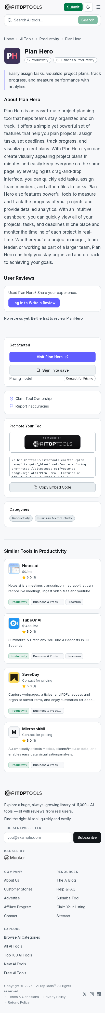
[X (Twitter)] (85, 994)
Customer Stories (18, 889)
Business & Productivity (77, 60)
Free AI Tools (15, 973)
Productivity (49, 39)
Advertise (12, 898)
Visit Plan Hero (50, 357)
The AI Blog (66, 880)
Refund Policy (19, 1002)
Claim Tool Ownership (34, 398)
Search (88, 20)
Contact (10, 916)
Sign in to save (55, 370)
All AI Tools (13, 946)
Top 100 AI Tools (18, 955)
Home (9, 39)
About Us (11, 880)
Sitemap (63, 916)
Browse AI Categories (22, 937)
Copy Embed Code (55, 487)
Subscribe (87, 837)
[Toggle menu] (98, 7)
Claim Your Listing (71, 907)
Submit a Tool (68, 898)
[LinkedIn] (99, 994)
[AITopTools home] (23, 7)
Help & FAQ (66, 889)
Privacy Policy (54, 997)
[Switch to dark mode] (88, 7)
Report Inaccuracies (32, 406)
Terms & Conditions (23, 997)
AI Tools (26, 39)
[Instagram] (92, 994)
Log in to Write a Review (34, 303)
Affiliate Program (17, 907)
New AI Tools (15, 964)
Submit (73, 7)
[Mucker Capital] (14, 857)
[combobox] (45, 20)
